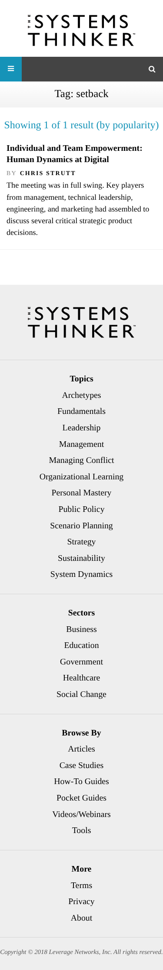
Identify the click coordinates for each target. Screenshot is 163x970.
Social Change (81, 694)
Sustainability (81, 558)
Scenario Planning (81, 526)
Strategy (81, 542)
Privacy (81, 901)
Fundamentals (81, 411)
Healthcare (81, 678)
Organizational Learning (82, 477)
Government (81, 662)
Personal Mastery (82, 493)
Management (81, 444)
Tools (81, 830)
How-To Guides (81, 781)
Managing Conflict (81, 460)
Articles (81, 749)
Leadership (82, 428)
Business (81, 629)
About (81, 918)
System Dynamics (81, 574)
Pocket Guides (81, 798)
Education (81, 645)
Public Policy (81, 509)
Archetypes (81, 395)
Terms (81, 885)
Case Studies (82, 765)
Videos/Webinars (81, 814)
